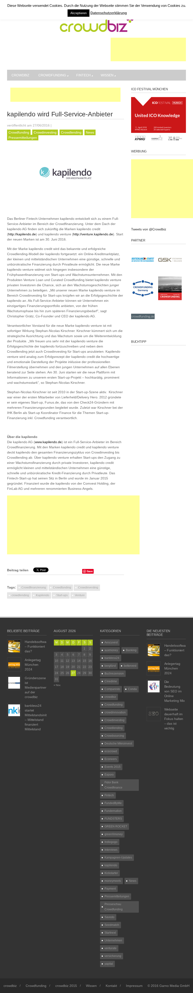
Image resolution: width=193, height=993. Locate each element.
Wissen (107, 75)
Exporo (109, 774)
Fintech (83, 75)
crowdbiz (20, 75)
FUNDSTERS (113, 818)
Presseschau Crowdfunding (114, 907)
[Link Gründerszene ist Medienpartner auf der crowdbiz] (14, 682)
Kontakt (111, 986)
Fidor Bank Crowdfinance (113, 785)
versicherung (113, 956)
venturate (111, 948)
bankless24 (112, 658)
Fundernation (113, 811)
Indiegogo (111, 842)
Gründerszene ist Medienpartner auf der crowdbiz (35, 687)
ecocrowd (111, 751)
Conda (132, 689)
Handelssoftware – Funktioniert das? (37, 646)
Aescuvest (111, 642)
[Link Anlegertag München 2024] (14, 664)
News (90, 132)
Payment (110, 888)
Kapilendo (42, 595)
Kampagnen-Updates (118, 857)
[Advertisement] (148, 49)
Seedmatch (112, 925)
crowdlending (20, 595)
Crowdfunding (52, 75)
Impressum (134, 986)
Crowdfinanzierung (33, 587)
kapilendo (111, 865)
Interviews (111, 849)
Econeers (111, 759)
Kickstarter (111, 873)
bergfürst (110, 665)
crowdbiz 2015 (66, 986)
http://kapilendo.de (22, 234)
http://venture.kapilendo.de (93, 234)
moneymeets (113, 881)
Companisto (112, 689)
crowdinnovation (115, 712)
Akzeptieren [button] (78, 13)
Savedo (109, 917)
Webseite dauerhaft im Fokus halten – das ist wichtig (173, 718)
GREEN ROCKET (116, 826)
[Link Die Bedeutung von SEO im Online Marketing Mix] (154, 686)
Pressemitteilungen (22, 137)
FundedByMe (113, 803)
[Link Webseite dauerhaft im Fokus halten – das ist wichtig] (154, 714)
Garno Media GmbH (174, 986)
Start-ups (62, 595)
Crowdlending (71, 132)
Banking (131, 650)
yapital (109, 963)
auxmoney (111, 650)
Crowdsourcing (114, 735)
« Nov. (57, 685)
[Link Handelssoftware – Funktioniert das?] (14, 646)
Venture (80, 595)
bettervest (130, 665)
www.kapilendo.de (48, 442)
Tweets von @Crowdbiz (148, 229)
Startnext (110, 932)
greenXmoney (114, 834)
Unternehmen (113, 940)
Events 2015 (113, 766)
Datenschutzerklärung (108, 13)
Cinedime (111, 681)
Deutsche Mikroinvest (118, 743)
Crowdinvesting (45, 132)
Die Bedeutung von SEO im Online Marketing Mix (174, 691)
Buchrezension (114, 673)
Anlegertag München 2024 (33, 664)
